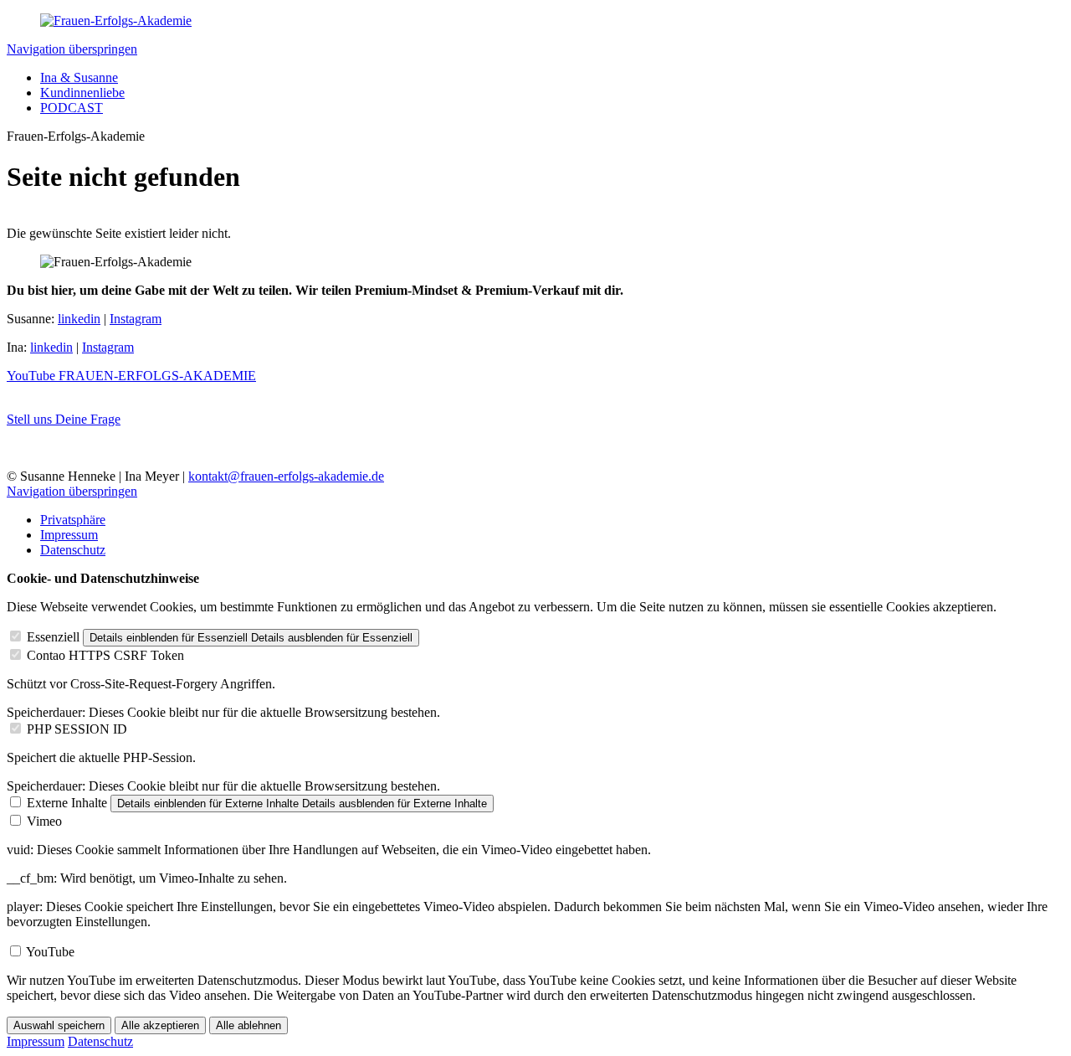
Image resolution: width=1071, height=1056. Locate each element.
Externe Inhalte (67, 803)
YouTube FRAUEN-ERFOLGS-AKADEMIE (131, 375)
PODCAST (71, 107)
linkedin (79, 319)
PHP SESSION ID (77, 729)
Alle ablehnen (248, 1025)
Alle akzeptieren (160, 1025)
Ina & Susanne (79, 77)
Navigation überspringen (72, 49)
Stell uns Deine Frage (63, 419)
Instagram (135, 319)
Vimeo (44, 821)
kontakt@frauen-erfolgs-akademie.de (286, 476)
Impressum (69, 535)
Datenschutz (72, 550)
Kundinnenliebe (82, 92)
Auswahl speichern (59, 1025)
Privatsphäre (72, 520)
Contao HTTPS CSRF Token (105, 655)
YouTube (50, 952)
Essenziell (53, 637)
